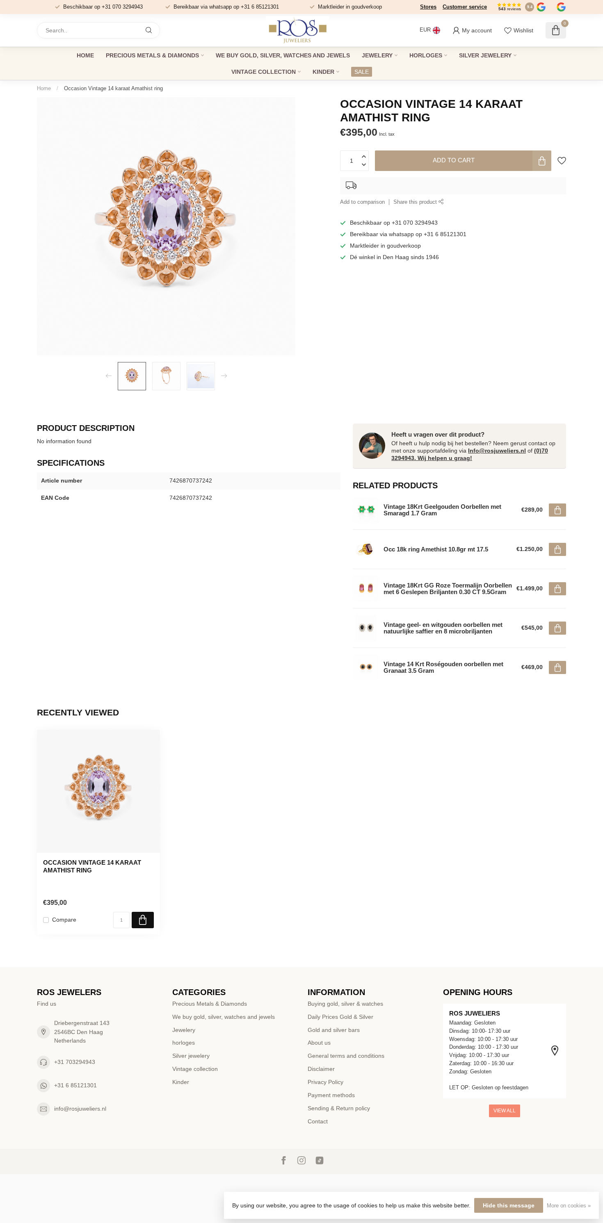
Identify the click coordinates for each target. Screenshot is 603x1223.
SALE (361, 71)
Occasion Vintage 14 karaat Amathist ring (113, 88)
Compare (64, 920)
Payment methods (331, 1095)
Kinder (323, 71)
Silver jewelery (485, 55)
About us (319, 1042)
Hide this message (508, 1205)
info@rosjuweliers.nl (80, 1108)
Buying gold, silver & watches (345, 1003)
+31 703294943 (74, 1062)
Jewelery (377, 55)
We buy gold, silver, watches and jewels (283, 55)
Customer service (465, 7)
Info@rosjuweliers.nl (497, 450)
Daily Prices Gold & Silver (340, 1016)
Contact (318, 1121)
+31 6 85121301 (75, 1085)
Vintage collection (263, 71)
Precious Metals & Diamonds (152, 55)
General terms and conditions (346, 1055)
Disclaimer (321, 1069)
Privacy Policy (325, 1082)
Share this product (416, 202)
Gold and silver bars (334, 1030)
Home (85, 55)
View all (504, 1111)
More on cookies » (569, 1206)
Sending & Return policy (339, 1108)
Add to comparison (362, 202)
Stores (428, 7)
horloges (425, 55)
